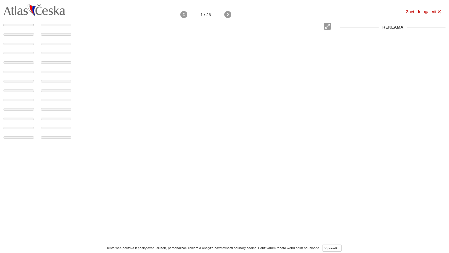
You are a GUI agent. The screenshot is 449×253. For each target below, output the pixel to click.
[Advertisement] (393, 65)
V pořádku (332, 248)
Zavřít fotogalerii (421, 11)
